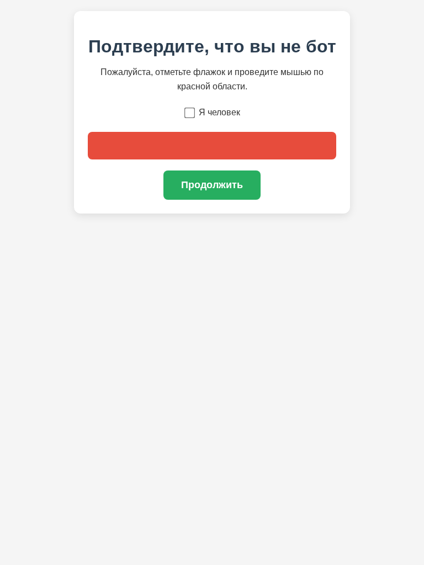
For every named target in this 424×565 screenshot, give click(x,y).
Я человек (219, 112)
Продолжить (212, 184)
